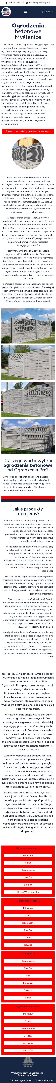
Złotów (28, 877)
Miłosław (28, 855)
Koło (28, 937)
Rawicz (28, 944)
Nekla (28, 862)
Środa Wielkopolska (28, 892)
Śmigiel (28, 884)
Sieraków (28, 1050)
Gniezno (28, 990)
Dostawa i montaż (45, 1080)
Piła (28, 975)
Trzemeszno (28, 870)
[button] (25, 11)
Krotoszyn (28, 1043)
